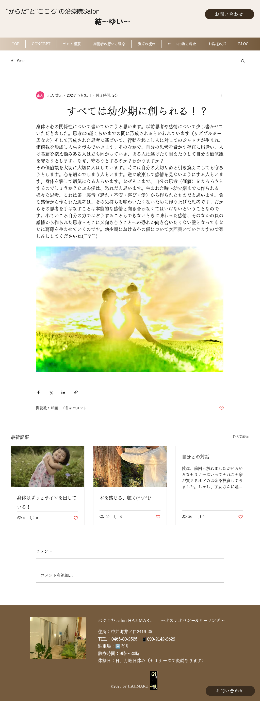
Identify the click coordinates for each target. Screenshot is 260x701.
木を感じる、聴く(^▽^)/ (125, 498)
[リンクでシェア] (75, 392)
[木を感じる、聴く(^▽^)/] (130, 466)
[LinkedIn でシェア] (63, 392)
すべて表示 (240, 436)
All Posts (18, 60)
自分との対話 (195, 456)
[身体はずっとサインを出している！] (47, 466)
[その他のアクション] (221, 95)
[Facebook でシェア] (38, 392)
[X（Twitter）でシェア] (50, 392)
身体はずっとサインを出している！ (46, 502)
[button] (242, 61)
